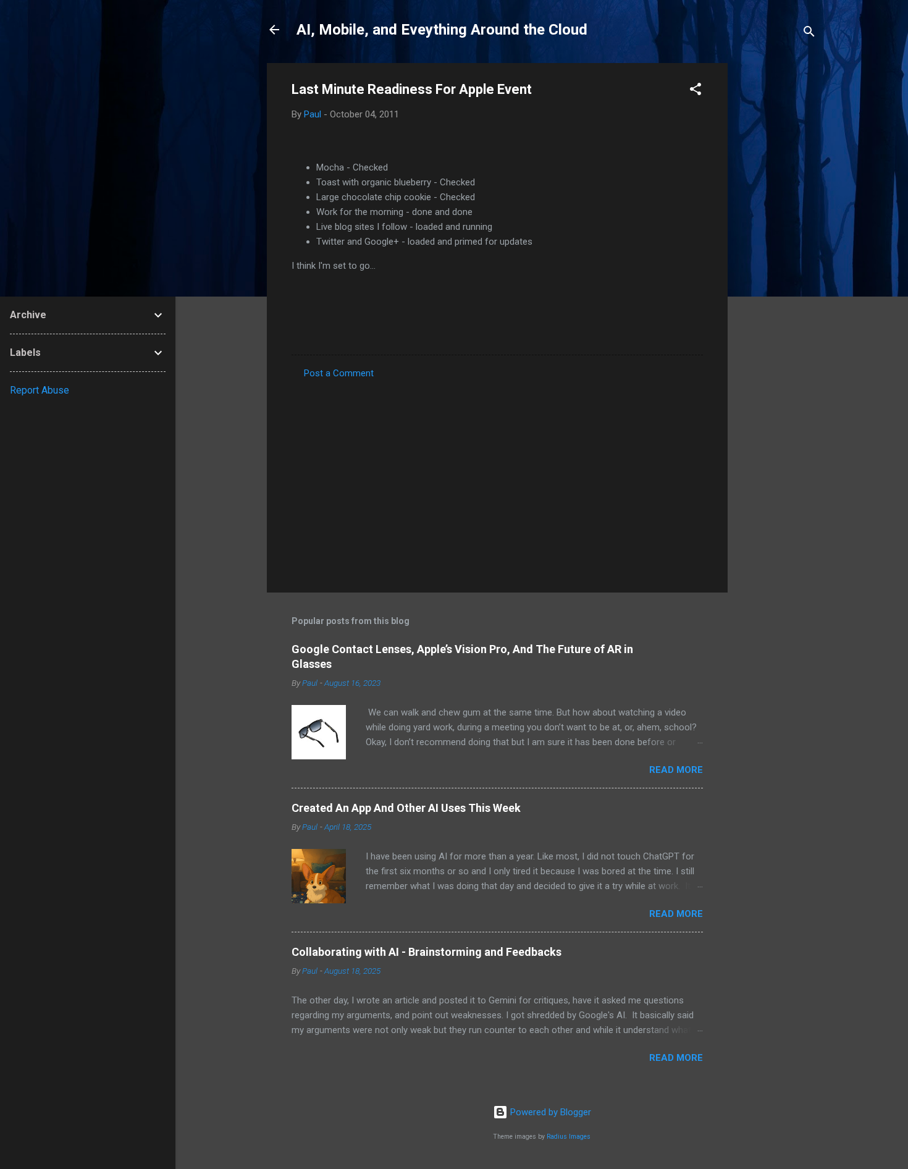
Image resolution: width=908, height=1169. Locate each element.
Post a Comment (339, 373)
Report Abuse (39, 390)
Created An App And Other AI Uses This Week (406, 807)
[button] (695, 91)
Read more (676, 769)
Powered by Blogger (549, 1112)
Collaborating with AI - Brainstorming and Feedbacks (426, 951)
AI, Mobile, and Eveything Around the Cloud (441, 29)
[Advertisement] (777, 248)
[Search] (809, 34)
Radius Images (569, 1137)
